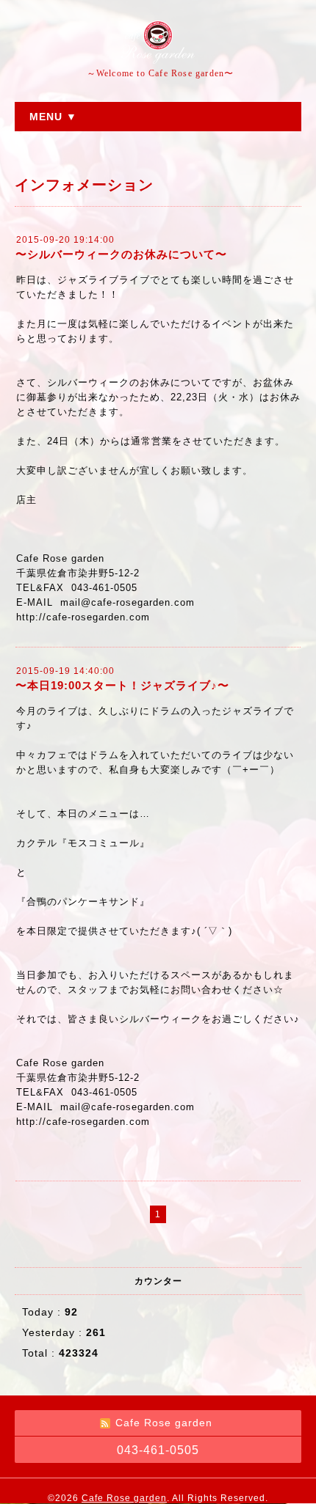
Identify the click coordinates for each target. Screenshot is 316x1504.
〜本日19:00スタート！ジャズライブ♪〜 (122, 685)
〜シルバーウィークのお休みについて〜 (121, 254)
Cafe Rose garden (124, 1498)
